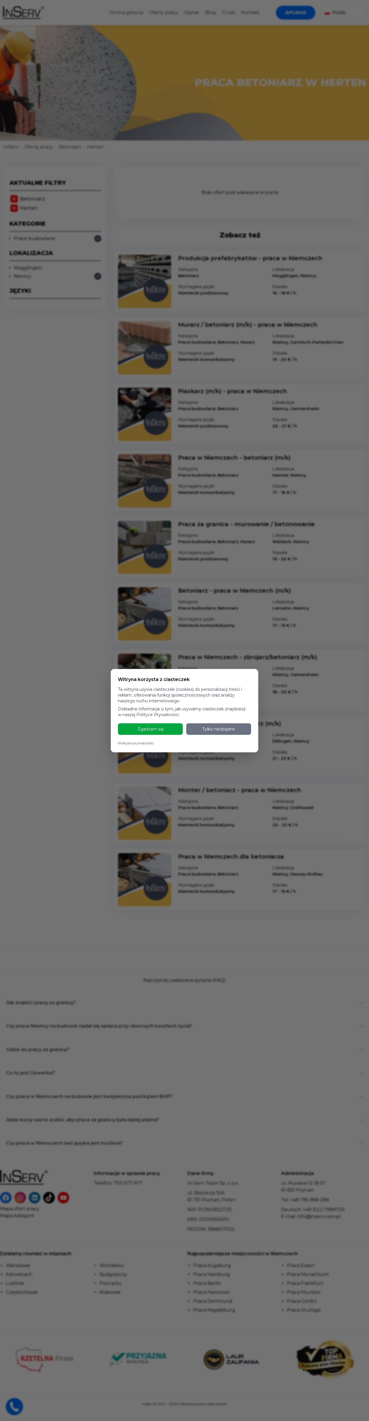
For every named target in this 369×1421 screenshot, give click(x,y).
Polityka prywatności (136, 743)
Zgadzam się (150, 729)
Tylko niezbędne (218, 729)
